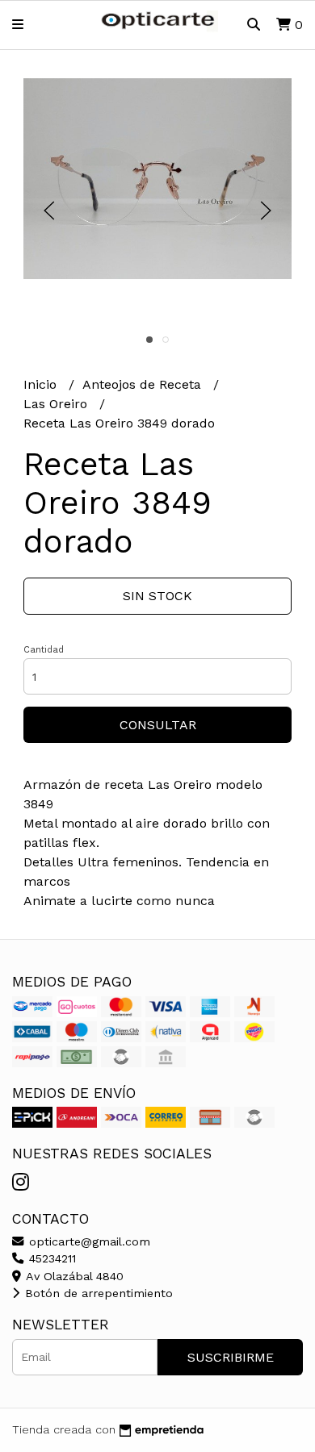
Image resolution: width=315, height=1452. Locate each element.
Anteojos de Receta (143, 384)
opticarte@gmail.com (87, 1241)
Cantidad (43, 650)
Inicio (42, 384)
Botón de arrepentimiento (97, 1293)
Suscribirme (230, 1357)
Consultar (158, 724)
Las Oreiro (57, 403)
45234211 (50, 1258)
